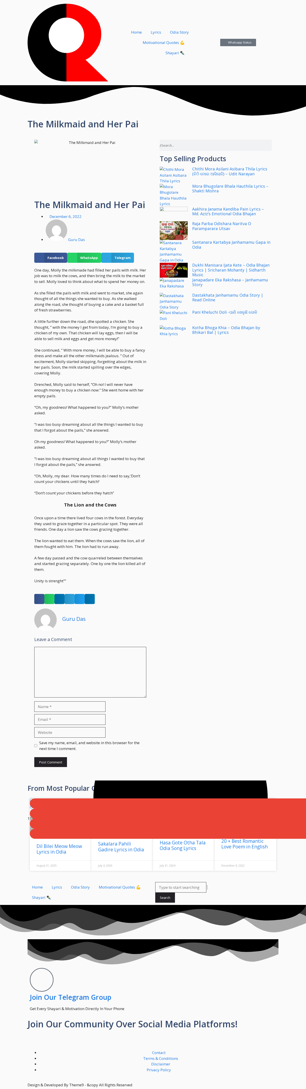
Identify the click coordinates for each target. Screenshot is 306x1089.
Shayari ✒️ (175, 52)
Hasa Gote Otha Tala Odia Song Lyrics (183, 845)
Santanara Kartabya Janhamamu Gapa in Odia (231, 244)
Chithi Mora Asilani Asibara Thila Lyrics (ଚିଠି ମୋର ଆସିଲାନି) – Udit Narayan (229, 171)
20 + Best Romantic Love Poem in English (244, 844)
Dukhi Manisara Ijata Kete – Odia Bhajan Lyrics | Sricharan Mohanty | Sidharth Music (230, 269)
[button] (50, 258)
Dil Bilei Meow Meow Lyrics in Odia (59, 849)
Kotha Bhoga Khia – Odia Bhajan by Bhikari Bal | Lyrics (226, 330)
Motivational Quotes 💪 (164, 42)
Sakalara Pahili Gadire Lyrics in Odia (121, 846)
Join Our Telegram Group (70, 997)
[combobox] (180, 887)
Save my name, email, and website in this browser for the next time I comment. (89, 745)
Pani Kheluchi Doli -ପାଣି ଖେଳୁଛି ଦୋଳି (224, 312)
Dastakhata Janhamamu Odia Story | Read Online (227, 297)
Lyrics (156, 32)
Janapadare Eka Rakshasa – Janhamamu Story (230, 282)
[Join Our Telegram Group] (42, 980)
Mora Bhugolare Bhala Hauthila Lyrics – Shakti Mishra (230, 188)
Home (136, 32)
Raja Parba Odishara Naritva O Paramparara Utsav (221, 226)
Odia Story (179, 32)
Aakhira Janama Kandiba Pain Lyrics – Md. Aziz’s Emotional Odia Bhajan (228, 211)
